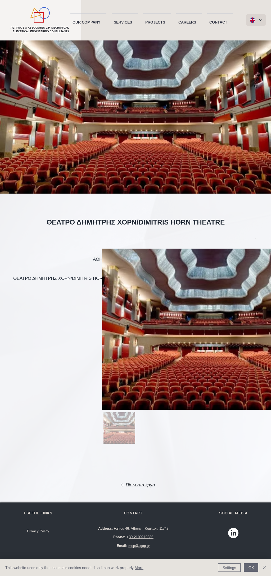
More (139, 567)
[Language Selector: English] (256, 20)
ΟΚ (251, 567)
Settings (229, 567)
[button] (88, 19)
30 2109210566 (141, 537)
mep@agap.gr (139, 546)
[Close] (264, 567)
